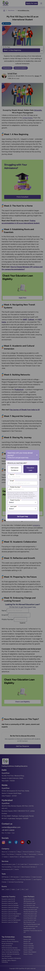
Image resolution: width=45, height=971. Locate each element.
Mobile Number (15, 487)
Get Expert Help (22, 516)
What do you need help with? (17, 463)
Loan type (13, 506)
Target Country (15, 500)
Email (12, 481)
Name (12, 474)
